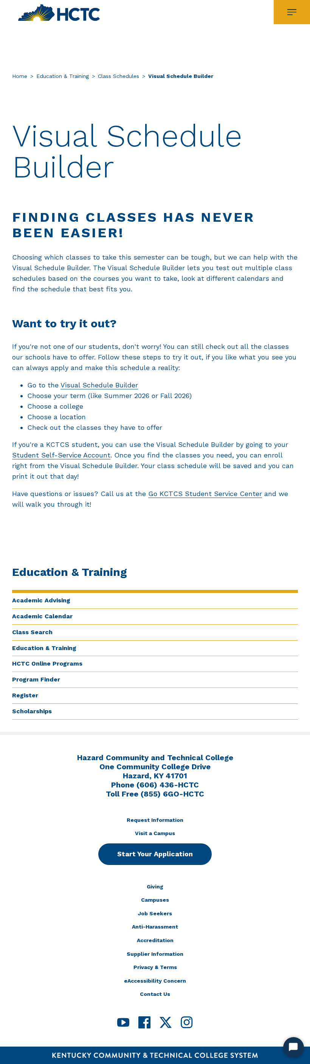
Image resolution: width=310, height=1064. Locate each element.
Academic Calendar (42, 616)
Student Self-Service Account (61, 455)
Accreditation (155, 940)
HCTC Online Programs (47, 663)
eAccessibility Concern (155, 981)
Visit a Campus (155, 833)
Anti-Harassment (155, 927)
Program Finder (36, 679)
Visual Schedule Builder (99, 385)
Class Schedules (118, 76)
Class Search (32, 632)
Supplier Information (155, 954)
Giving (155, 887)
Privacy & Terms (155, 967)
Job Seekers (155, 913)
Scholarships (32, 711)
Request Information (155, 820)
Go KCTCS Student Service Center (205, 494)
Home (19, 76)
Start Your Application (155, 854)
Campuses (155, 900)
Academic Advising (41, 600)
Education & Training (62, 76)
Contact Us (155, 994)
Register (25, 695)
